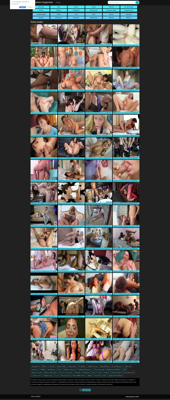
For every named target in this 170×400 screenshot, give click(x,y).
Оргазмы (58, 10)
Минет (76, 7)
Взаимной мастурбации (114, 369)
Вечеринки (58, 17)
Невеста (90, 375)
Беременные (93, 17)
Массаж (111, 14)
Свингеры (129, 14)
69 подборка (81, 366)
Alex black (52, 366)
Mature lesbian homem (79, 375)
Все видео (41, 7)
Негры (58, 14)
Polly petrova (86, 372)
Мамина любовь (61, 366)
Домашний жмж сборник (116, 375)
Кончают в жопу (128, 10)
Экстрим (106, 372)
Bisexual (44, 366)
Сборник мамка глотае (50, 372)
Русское (41, 10)
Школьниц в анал (37, 372)
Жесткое (111, 7)
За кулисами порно (128, 372)
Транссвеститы (36, 366)
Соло (76, 14)
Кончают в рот (94, 10)
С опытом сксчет (36, 375)
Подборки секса (48, 375)
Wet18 (124, 369)
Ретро (93, 14)
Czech (60, 372)
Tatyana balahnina (104, 366)
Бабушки (128, 17)
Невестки (111, 17)
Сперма (94, 7)
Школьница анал (116, 372)
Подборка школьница (69, 369)
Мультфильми (52, 369)
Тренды (58, 2)
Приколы (41, 17)
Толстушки (76, 17)
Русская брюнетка (117, 366)
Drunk (56, 375)
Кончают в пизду (111, 10)
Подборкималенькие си (85, 369)
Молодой (77, 372)
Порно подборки (43, 2)
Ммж (59, 369)
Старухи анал (128, 366)
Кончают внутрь (128, 7)
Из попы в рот (68, 372)
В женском (35, 369)
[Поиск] (137, 2)
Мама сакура (72, 366)
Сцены (100, 372)
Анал (58, 7)
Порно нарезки (36, 396)
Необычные (76, 10)
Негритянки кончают (100, 375)
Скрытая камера (41, 14)
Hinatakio (42, 369)
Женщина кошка (65, 375)
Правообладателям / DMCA (132, 396)
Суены (94, 372)
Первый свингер (92, 366)
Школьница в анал (99, 369)
